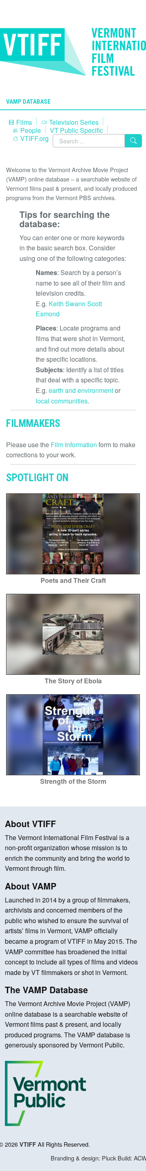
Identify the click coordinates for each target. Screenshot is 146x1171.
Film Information (74, 444)
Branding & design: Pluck (83, 1158)
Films (23, 122)
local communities (62, 400)
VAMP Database (28, 101)
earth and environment (81, 390)
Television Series (73, 122)
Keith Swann (67, 303)
